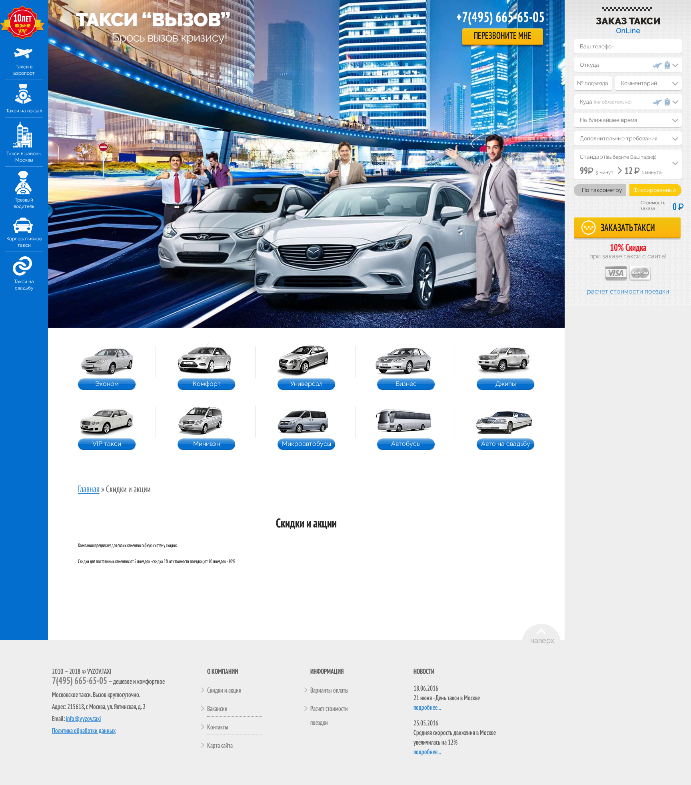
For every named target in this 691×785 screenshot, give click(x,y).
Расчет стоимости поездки (628, 291)
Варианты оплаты (329, 690)
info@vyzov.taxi (83, 719)
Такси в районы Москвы (24, 157)
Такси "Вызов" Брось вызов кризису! (153, 18)
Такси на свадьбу (24, 285)
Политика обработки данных (84, 731)
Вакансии (217, 709)
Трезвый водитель (24, 203)
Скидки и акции (224, 690)
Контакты (217, 727)
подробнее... (427, 707)
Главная (89, 490)
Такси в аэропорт (24, 70)
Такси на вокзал (24, 111)
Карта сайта (220, 745)
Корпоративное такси (24, 242)
